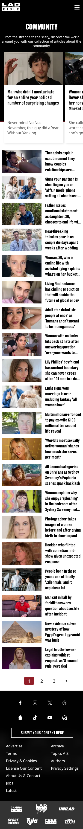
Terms (11, 753)
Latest (11, 790)
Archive (57, 746)
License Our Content (24, 768)
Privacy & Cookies (21, 760)
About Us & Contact (23, 775)
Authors (58, 760)
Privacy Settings (65, 768)
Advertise (14, 746)
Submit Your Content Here (42, 732)
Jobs (9, 783)
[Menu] (77, 7)
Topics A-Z (59, 753)
